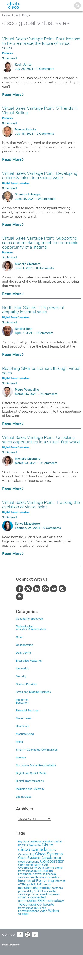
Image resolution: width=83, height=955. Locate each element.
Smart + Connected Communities (37, 749)
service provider (28, 894)
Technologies (24, 626)
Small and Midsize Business (33, 692)
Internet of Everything (36, 881)
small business (50, 894)
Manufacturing (25, 734)
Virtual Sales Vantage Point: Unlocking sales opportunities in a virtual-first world (41, 440)
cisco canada (33, 849)
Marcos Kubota (25, 129)
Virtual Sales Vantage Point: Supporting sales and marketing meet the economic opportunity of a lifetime (40, 242)
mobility (45, 887)
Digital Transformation (30, 781)
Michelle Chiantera (27, 263)
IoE (33, 884)
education (45, 871)
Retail (19, 742)
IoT (39, 884)
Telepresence (30, 904)
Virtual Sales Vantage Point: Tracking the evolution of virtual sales (41, 504)
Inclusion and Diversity (30, 789)
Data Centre (23, 653)
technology (55, 901)
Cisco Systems (49, 854)
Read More (11, 95)
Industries (22, 700)
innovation (52, 877)
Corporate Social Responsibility (36, 765)
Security (21, 676)
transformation (27, 908)
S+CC (38, 891)
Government (23, 718)
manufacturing (28, 887)
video (43, 911)
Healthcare (22, 726)
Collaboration (24, 645)
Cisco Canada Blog (15, 15)
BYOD (22, 845)
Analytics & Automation (31, 629)
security (50, 891)
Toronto (48, 904)
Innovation (22, 668)
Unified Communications (32, 909)
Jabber (46, 884)
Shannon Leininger (28, 194)
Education (22, 702)
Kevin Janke (23, 64)
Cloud (19, 637)
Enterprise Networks (29, 660)
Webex (53, 911)
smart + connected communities (32, 899)
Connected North (29, 864)
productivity (25, 891)
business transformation (46, 841)
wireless (23, 914)
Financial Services (27, 710)
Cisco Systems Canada (35, 857)
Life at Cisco (24, 797)
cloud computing (28, 861)
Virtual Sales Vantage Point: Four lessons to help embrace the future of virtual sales (41, 43)
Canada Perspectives (29, 618)
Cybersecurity (27, 867)
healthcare (37, 877)
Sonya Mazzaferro (27, 523)
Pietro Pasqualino (27, 389)
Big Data (23, 841)
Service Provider (26, 684)
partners (57, 888)
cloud (57, 857)
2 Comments (45, 133)
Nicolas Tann (23, 328)
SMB (41, 900)
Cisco (47, 845)
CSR (45, 864)
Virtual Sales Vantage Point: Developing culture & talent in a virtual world (39, 175)
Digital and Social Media (31, 773)
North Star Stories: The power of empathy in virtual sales (33, 310)
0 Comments (45, 68)
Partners (21, 757)
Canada (34, 845)
